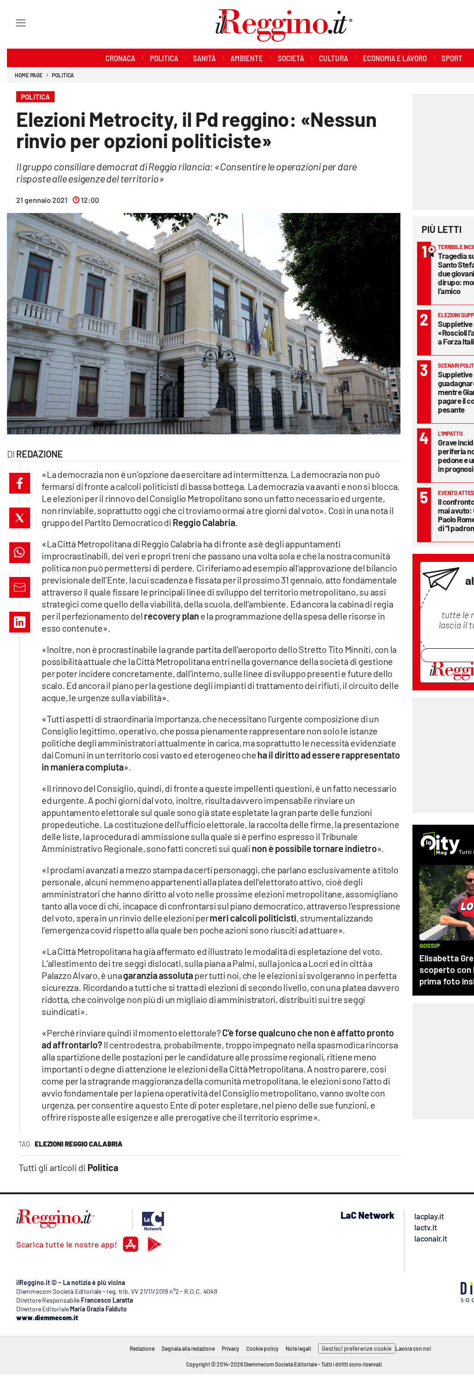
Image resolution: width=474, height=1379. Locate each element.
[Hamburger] (12, 22)
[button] (19, 483)
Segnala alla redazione (188, 1348)
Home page (29, 75)
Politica (63, 75)
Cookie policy (262, 1348)
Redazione (142, 1348)
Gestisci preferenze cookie (357, 1348)
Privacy (230, 1348)
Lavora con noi (413, 1348)
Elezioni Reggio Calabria (79, 1144)
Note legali (298, 1348)
